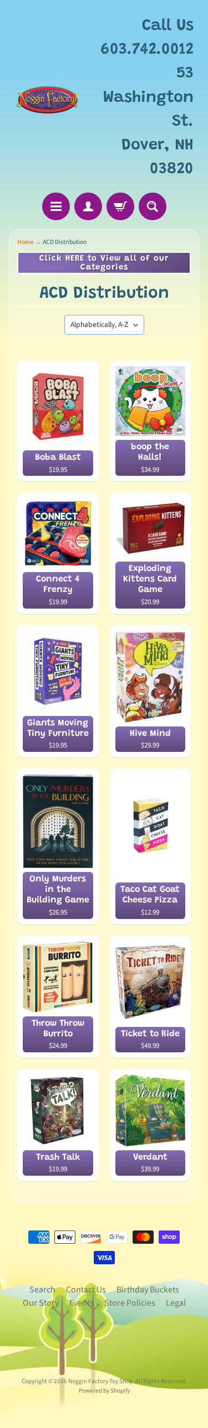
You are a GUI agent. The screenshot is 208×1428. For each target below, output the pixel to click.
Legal (176, 1303)
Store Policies (129, 1303)
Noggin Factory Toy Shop (100, 1381)
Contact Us (86, 1290)
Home (25, 242)
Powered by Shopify (104, 1391)
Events (81, 1303)
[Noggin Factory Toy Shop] (47, 98)
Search (42, 1290)
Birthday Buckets (147, 1290)
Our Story (41, 1303)
